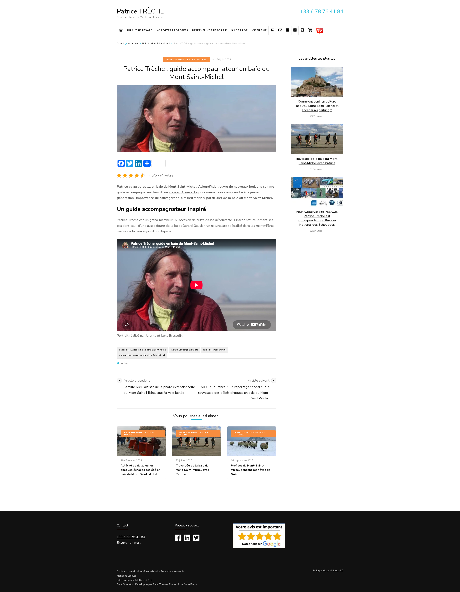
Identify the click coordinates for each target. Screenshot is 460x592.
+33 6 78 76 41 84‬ (131, 537)
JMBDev (139, 580)
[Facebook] (287, 30)
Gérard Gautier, (194, 226)
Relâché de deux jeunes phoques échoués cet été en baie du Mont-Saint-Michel (140, 470)
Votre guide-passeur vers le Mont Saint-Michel (142, 355)
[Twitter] (302, 30)
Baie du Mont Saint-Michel (186, 59)
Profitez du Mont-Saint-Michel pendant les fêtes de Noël (250, 470)
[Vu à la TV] (319, 32)
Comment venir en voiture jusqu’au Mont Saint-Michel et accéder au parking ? (317, 106)
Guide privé (239, 30)
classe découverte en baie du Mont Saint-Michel (142, 349)
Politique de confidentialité (328, 570)
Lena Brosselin (172, 335)
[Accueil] (121, 30)
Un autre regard (140, 30)
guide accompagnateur (214, 349)
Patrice (124, 363)
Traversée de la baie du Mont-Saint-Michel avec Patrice (192, 470)
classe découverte (183, 192)
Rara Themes (160, 584)
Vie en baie (259, 30)
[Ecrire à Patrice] (280, 30)
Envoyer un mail (129, 542)
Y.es (150, 580)
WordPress (190, 584)
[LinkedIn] (295, 30)
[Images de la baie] (272, 30)
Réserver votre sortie (209, 30)
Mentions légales (126, 575)
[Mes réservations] (310, 30)
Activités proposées (172, 30)
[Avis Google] (259, 547)
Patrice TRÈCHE (140, 11)
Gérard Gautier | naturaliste (184, 349)
